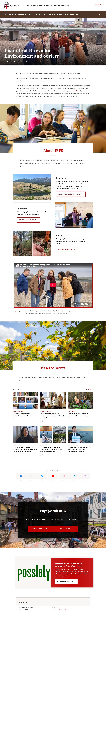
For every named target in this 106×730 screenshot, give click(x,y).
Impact (59, 235)
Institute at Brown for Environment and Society (47, 6)
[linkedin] (74, 476)
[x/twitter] (31, 476)
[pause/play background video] (101, 61)
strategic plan (74, 91)
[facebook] (21, 476)
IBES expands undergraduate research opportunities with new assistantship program (51, 449)
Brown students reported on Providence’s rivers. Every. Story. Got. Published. (53, 416)
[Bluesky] (42, 476)
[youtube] (53, 476)
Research (61, 178)
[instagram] (64, 476)
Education (22, 209)
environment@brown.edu (59, 610)
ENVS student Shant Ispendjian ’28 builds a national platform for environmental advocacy (79, 449)
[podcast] (85, 476)
